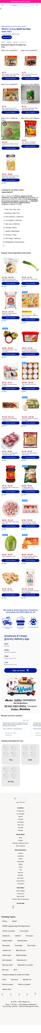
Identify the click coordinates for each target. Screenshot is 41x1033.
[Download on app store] (20, 906)
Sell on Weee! (20, 891)
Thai (20, 870)
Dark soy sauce (7, 965)
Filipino (20, 864)
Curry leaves (24, 931)
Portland (20, 819)
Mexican (20, 872)
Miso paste (6, 945)
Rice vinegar (31, 945)
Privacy (14, 1004)
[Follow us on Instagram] (14, 996)
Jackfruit (18, 936)
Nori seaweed (6, 960)
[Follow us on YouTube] (30, 996)
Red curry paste (7, 984)
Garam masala (7, 940)
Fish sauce (29, 936)
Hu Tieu (15, 42)
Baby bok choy (21, 950)
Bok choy (5, 970)
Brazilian (20, 875)
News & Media (20, 846)
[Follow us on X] (37, 996)
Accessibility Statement (27, 1004)
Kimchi (4, 921)
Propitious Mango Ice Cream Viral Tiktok (15, 974)
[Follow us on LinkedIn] (22, 996)
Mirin (15, 970)
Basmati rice (27, 979)
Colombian (20, 883)
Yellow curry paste (8, 931)
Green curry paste (24, 984)
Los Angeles (20, 814)
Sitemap (9, 42)
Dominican (20, 878)
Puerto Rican (21, 881)
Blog (20, 837)
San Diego (20, 822)
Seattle (20, 816)
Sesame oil (6, 936)
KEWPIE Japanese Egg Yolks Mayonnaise (16, 926)
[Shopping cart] (37, 5)
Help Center (20, 896)
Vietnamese (20, 861)
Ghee (4, 979)
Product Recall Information (20, 899)
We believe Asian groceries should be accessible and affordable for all (20, 611)
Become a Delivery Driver (20, 843)
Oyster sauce (6, 989)
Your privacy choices (10, 1006)
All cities (20, 827)
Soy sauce (14, 979)
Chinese (20, 853)
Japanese (20, 856)
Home (3, 42)
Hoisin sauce (6, 955)
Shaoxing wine (21, 960)
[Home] (5, 5)
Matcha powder (21, 955)
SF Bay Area (20, 811)
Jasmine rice (6, 950)
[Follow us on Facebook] (5, 996)
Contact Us (20, 893)
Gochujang (18, 945)
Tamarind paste (22, 940)
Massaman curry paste (25, 965)
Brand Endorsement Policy (29, 1006)
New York (21, 825)
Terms (7, 1004)
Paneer (14, 921)
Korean (20, 859)
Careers (20, 840)
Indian (20, 867)
